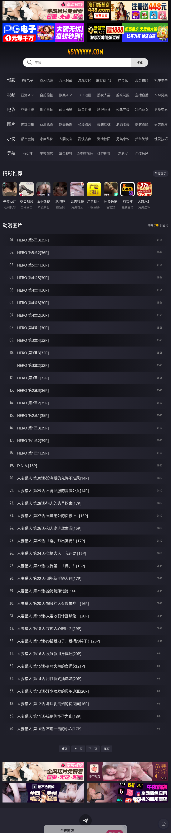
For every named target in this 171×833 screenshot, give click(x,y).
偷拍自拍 (46, 109)
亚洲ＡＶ (27, 95)
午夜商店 (46, 153)
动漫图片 (84, 124)
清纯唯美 (123, 124)
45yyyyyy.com (85, 52)
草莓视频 (65, 153)
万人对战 (65, 80)
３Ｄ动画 (84, 95)
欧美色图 (65, 124)
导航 (11, 153)
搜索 (139, 62)
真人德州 (46, 80)
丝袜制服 (123, 95)
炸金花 (123, 80)
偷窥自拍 (27, 124)
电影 (11, 109)
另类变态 (161, 109)
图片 (11, 124)
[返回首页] (163, 824)
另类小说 (123, 139)
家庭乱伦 (46, 139)
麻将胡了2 (103, 80)
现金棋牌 (141, 80)
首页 (64, 749)
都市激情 (27, 139)
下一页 (92, 749)
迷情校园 (104, 139)
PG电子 (27, 80)
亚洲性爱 (27, 109)
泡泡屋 (123, 153)
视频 (11, 95)
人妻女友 (65, 139)
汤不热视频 (84, 153)
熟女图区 (141, 124)
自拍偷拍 (46, 95)
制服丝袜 (104, 109)
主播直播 (141, 95)
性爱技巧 (161, 139)
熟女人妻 (104, 95)
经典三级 (123, 109)
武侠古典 (84, 139)
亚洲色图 (46, 124)
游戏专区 (84, 80)
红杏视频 (104, 153)
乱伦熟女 (141, 109)
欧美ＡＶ (65, 95)
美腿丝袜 (104, 124)
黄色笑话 (141, 139)
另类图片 (161, 124)
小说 (11, 139)
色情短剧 (141, 153)
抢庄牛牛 (161, 80)
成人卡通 (65, 109)
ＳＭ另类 (161, 95)
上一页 (78, 749)
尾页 (107, 749)
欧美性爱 (84, 109)
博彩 (11, 80)
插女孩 (28, 153)
